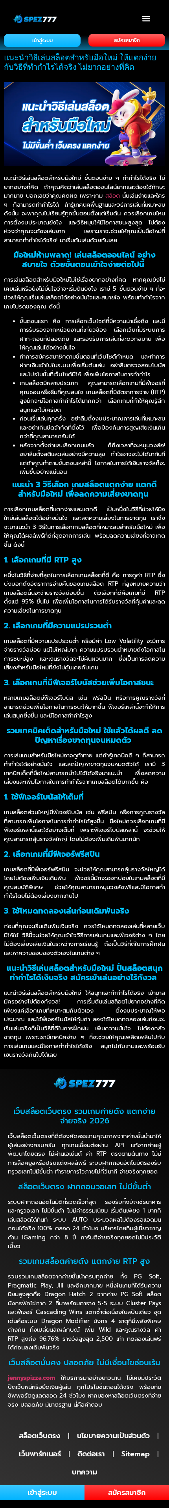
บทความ (84, 1472)
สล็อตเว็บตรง (40, 1435)
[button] (146, 18)
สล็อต (112, 195)
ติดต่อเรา (91, 1453)
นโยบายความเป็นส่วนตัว (113, 1435)
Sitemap (135, 1453)
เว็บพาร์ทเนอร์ (40, 1453)
